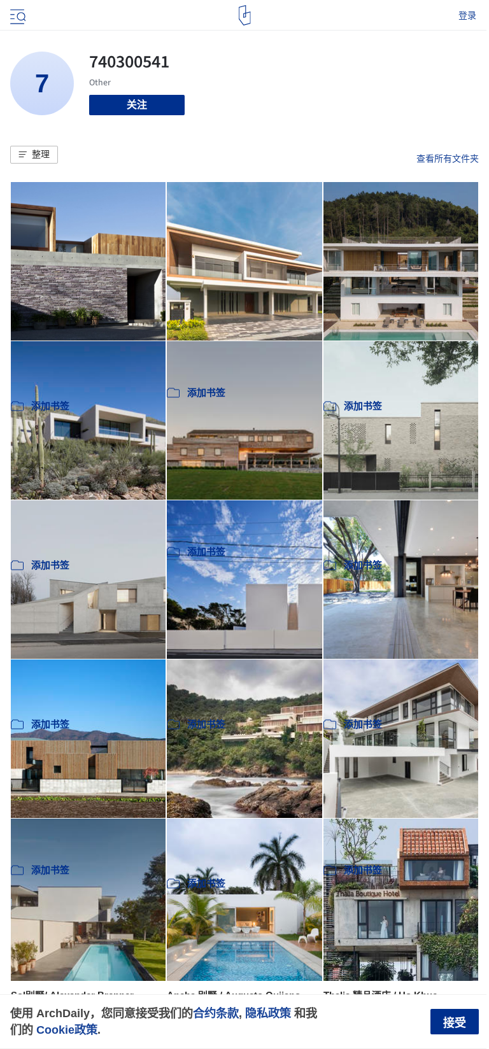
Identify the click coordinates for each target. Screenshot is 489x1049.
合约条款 (216, 1013)
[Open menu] (16, 15)
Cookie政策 (66, 1029)
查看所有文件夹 (447, 158)
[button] (34, 155)
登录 (467, 15)
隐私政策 (268, 1013)
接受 (454, 1023)
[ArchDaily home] (245, 15)
